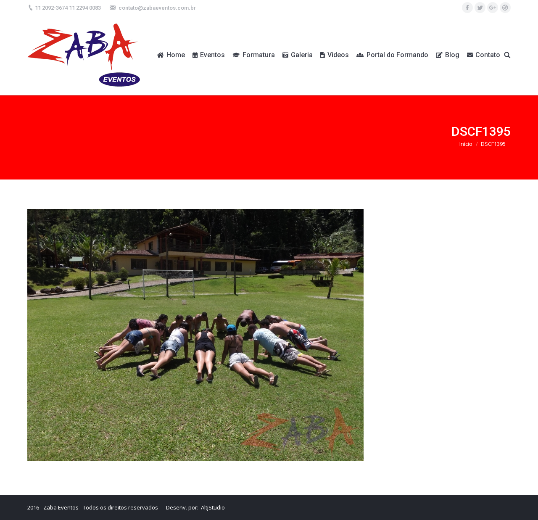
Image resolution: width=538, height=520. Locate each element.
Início (465, 144)
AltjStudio (213, 507)
